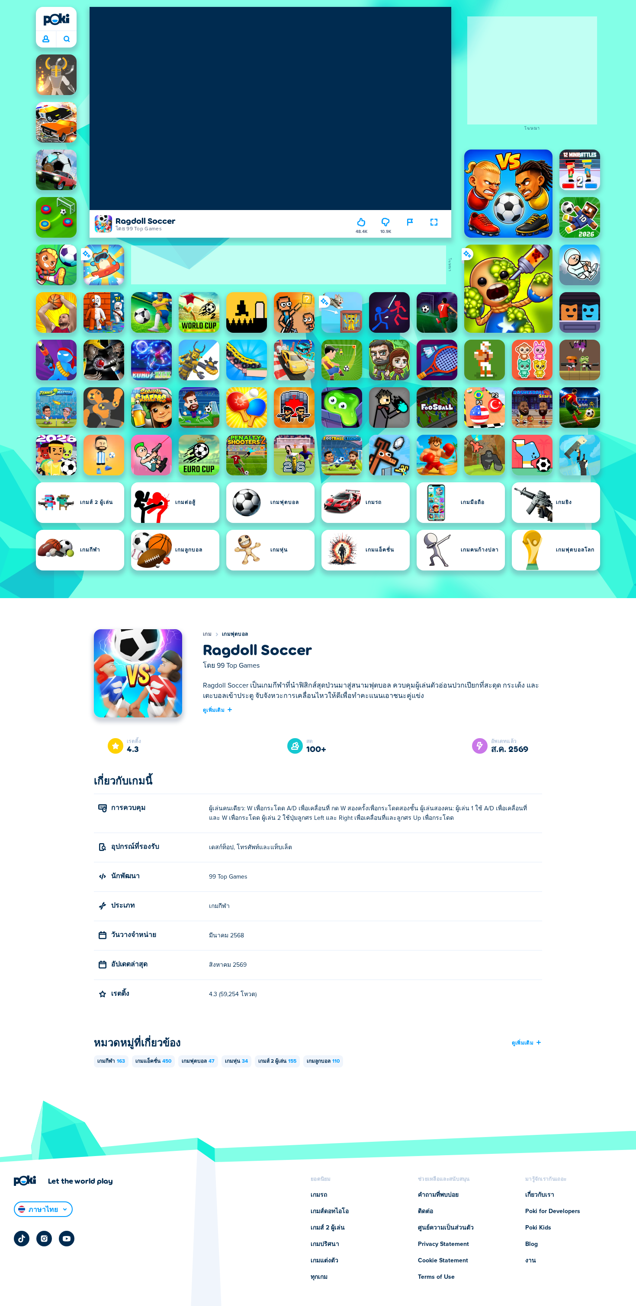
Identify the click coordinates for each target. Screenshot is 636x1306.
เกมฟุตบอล (235, 634)
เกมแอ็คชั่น (153, 1061)
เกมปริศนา (325, 1244)
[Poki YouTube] (66, 1238)
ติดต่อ (425, 1211)
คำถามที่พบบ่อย (438, 1195)
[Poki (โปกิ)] (56, 19)
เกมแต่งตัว (324, 1261)
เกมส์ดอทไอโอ (330, 1211)
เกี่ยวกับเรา (539, 1195)
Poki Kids (538, 1228)
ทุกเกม (319, 1277)
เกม (207, 634)
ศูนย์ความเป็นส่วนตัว (446, 1228)
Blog (531, 1244)
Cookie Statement (443, 1261)
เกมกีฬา (111, 1061)
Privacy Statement (443, 1244)
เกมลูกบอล (323, 1061)
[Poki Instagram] (44, 1238)
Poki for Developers (552, 1211)
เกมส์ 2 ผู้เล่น (277, 1061)
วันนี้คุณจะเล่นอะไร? (66, 39)
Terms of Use (436, 1277)
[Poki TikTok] (21, 1238)
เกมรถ (319, 1195)
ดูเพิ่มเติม (214, 710)
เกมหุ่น (236, 1061)
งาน (530, 1261)
